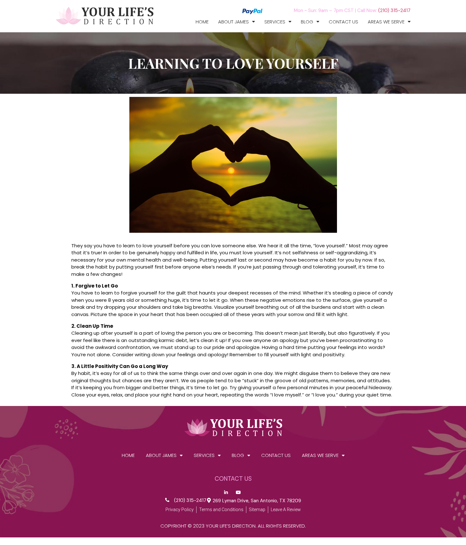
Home (202, 22)
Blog (307, 22)
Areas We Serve (386, 22)
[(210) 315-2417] (167, 500)
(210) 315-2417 (394, 10)
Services (274, 22)
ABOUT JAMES (233, 22)
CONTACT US (343, 22)
